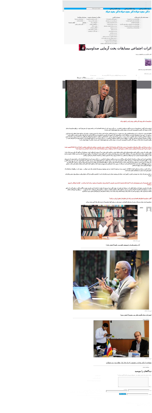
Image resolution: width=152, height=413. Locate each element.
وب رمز (138, 404)
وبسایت (125, 389)
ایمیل (149, 394)
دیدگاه (150, 386)
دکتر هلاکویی (98, 375)
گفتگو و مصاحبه (89, 78)
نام (150, 390)
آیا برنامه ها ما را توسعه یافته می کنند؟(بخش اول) (123, 245)
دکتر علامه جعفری (97, 378)
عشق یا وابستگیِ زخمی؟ (95, 396)
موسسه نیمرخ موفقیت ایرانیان (94, 380)
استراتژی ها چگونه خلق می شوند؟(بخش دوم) (135, 315)
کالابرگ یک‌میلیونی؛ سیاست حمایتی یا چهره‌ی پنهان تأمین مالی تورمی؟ (85, 391)
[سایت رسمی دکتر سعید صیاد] (128, 13)
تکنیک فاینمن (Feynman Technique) (93, 393)
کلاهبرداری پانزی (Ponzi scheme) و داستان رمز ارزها (89, 395)
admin (116, 75)
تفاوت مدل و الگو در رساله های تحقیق (92, 389)
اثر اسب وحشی (97, 398)
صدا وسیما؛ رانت (100, 78)
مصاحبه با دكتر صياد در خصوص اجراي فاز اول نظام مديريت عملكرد (128, 362)
